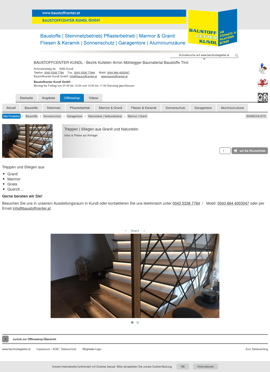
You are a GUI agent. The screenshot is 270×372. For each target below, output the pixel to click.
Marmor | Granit (137, 116)
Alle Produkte (11, 116)
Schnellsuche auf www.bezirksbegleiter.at (204, 55)
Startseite (26, 97)
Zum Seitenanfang (257, 349)
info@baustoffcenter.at (83, 76)
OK (183, 366)
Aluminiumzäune (232, 107)
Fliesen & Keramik (144, 107)
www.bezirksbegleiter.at (16, 349)
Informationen (205, 366)
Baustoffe (31, 107)
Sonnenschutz (175, 107)
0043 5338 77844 (84, 72)
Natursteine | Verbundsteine (105, 116)
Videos (93, 97)
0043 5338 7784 (54, 72)
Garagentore (203, 107)
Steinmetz (54, 107)
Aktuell (11, 107)
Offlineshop (72, 97)
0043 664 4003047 (118, 72)
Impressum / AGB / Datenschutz (56, 349)
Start (135, 230)
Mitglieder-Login (91, 349)
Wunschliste (256, 116)
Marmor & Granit (110, 107)
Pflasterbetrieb (80, 107)
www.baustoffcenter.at (114, 76)
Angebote (48, 97)
